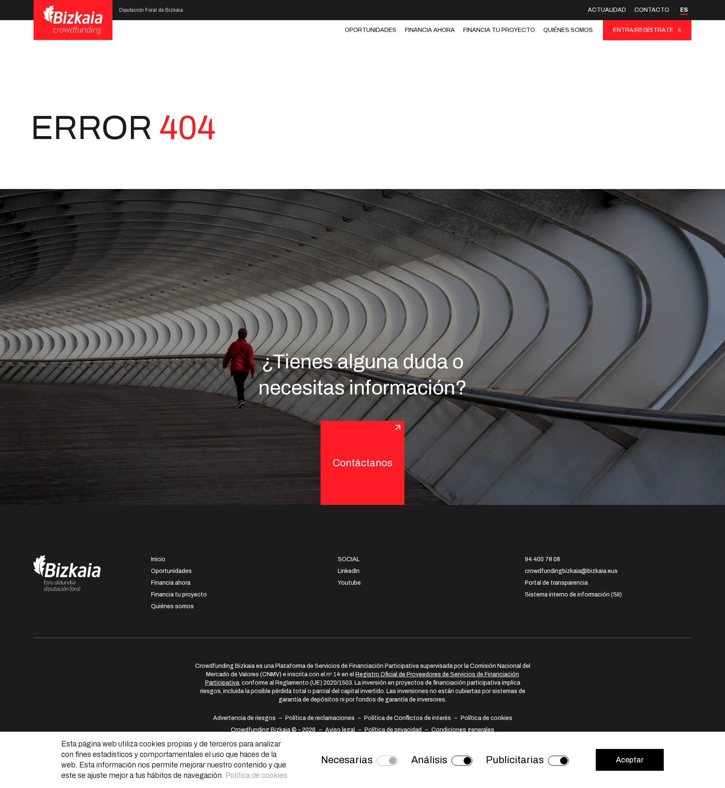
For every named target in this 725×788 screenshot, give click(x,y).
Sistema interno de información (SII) (573, 594)
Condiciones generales (462, 730)
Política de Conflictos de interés (407, 718)
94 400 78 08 (542, 559)
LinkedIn (349, 571)
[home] (73, 19)
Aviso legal (340, 730)
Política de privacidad (393, 730)
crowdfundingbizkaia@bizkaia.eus (571, 571)
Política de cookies (486, 718)
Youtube (349, 583)
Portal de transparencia (556, 583)
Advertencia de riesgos (244, 718)
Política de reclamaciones (320, 718)
